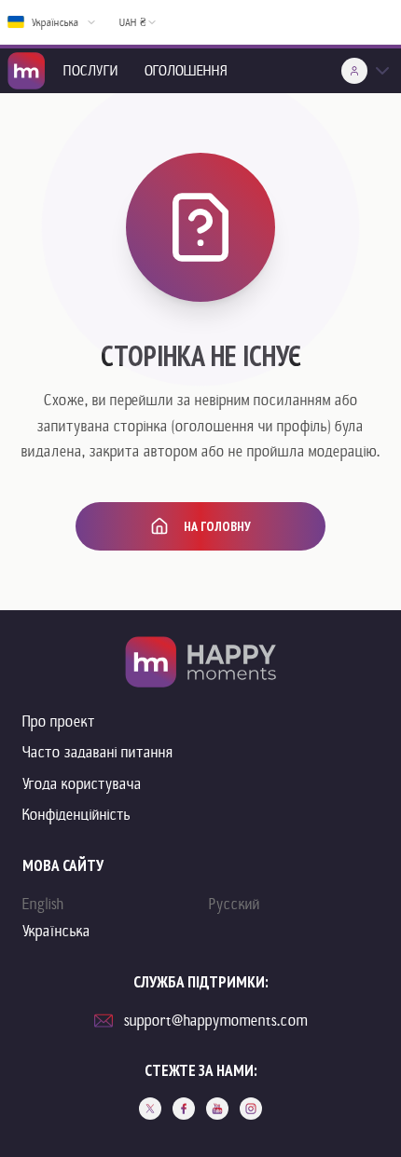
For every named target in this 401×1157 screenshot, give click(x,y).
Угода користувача (82, 784)
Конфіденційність (76, 815)
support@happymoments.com (216, 1020)
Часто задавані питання (97, 752)
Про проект (58, 721)
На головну (217, 526)
